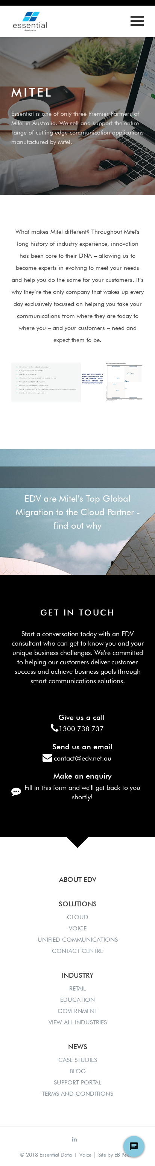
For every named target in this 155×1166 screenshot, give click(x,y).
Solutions (78, 904)
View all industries (78, 1022)
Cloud (77, 917)
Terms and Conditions (77, 1093)
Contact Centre (77, 950)
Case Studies (77, 1059)
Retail (77, 988)
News (77, 1047)
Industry (78, 975)
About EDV (77, 879)
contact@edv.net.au (82, 758)
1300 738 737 (81, 729)
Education (77, 999)
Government (77, 1011)
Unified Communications (78, 939)
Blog (78, 1071)
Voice (78, 928)
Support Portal (77, 1082)
